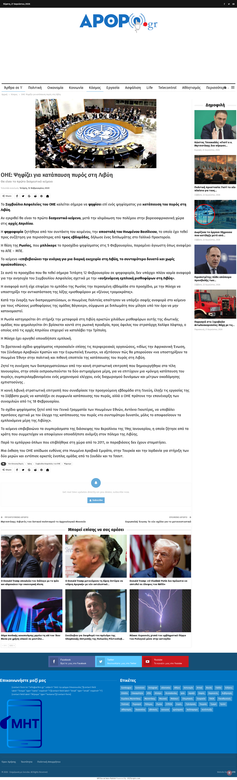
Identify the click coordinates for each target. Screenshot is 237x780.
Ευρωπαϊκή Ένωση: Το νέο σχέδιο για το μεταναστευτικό (158, 521)
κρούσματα (178, 710)
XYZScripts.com (133, 778)
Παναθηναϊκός (224, 699)
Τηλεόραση (191, 704)
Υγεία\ (223, 704)
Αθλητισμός (191, 87)
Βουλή (209, 688)
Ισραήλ (192, 693)
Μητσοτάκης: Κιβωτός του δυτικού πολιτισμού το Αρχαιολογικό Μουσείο (43, 521)
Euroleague (126, 688)
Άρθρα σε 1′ (13, 87)
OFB (233, 772)
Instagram (152, 688)
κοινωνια (165, 710)
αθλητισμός (126, 710)
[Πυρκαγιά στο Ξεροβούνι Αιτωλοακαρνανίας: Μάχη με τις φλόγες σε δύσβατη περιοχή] (215, 304)
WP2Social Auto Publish (106, 778)
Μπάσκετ (174, 699)
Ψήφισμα (67, 464)
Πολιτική (35, 87)
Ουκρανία (201, 699)
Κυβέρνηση (227, 693)
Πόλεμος (149, 704)
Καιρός (202, 693)
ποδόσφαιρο (192, 710)
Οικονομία (55, 87)
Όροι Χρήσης (9, 761)
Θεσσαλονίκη (171, 693)
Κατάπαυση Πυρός (16, 464)
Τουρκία (203, 704)
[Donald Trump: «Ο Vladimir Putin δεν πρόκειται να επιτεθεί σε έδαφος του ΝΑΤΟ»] (160, 556)
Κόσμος (95, 87)
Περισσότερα (216, 87)
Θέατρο (158, 693)
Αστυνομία (188, 688)
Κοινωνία (76, 87)
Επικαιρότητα (137, 693)
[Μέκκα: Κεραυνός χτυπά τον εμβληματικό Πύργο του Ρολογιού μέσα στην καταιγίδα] (160, 610)
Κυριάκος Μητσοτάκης (131, 699)
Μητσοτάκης (150, 699)
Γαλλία (218, 688)
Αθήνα (177, 688)
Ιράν (183, 693)
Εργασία (112, 87)
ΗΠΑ (149, 693)
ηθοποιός (153, 710)
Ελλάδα (124, 693)
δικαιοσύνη (140, 710)
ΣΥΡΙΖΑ (169, 704)
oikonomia (165, 688)
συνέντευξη (207, 710)
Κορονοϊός (213, 693)
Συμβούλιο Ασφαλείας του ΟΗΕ (47, 464)
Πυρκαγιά (137, 704)
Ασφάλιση (133, 87)
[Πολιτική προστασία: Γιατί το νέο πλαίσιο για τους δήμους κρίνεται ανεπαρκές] (215, 169)
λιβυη (29, 464)
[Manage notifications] (229, 772)
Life (150, 87)
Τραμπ (213, 704)
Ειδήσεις (228, 688)
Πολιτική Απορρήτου (48, 761)
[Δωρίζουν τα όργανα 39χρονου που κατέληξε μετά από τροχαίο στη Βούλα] (215, 214)
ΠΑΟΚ (211, 699)
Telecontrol (167, 87)
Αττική (199, 688)
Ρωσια (159, 704)
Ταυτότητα (26, 761)
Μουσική (163, 699)
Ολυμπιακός (187, 699)
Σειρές (179, 704)
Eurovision (139, 688)
